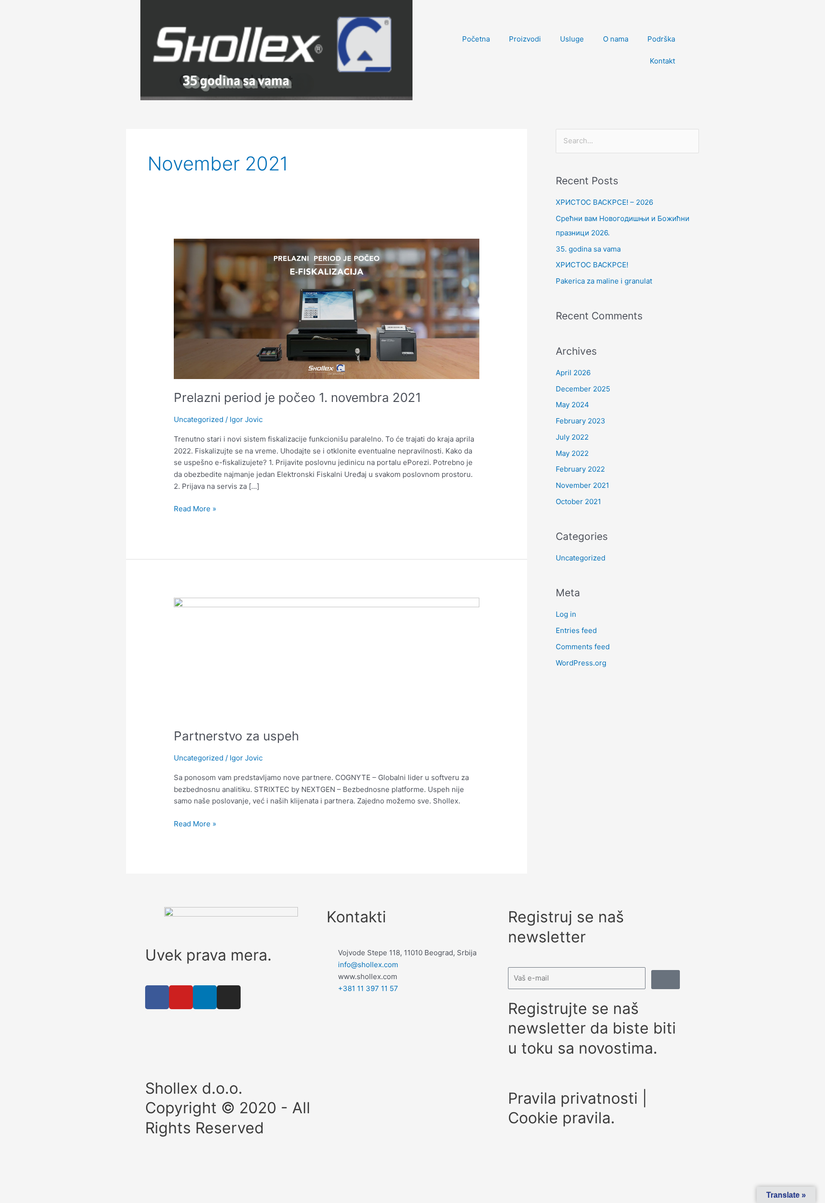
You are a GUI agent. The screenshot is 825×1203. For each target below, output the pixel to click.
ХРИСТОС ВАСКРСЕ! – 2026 (604, 202)
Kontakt (662, 60)
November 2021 (582, 485)
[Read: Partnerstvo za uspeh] (326, 656)
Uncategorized (198, 419)
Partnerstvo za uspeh (236, 735)
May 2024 (572, 404)
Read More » (195, 508)
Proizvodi (525, 38)
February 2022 (580, 469)
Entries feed (576, 630)
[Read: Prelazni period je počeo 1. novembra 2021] (326, 308)
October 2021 (578, 501)
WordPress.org (581, 662)
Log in (566, 614)
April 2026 (573, 372)
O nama (615, 38)
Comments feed (583, 646)
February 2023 (580, 420)
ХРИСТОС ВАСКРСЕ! (592, 264)
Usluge (572, 38)
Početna (476, 38)
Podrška (661, 38)
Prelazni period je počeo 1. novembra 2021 (297, 397)
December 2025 (583, 388)
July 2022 (572, 437)
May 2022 (572, 453)
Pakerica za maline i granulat (604, 280)
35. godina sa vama (588, 248)
